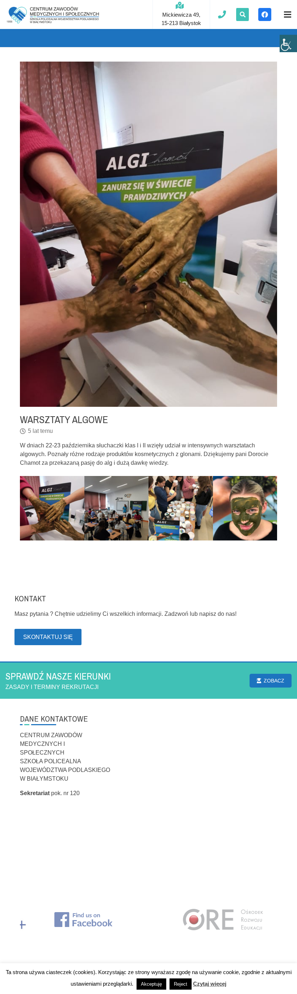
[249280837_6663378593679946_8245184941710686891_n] (52, 508)
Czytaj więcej (209, 984)
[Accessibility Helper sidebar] (288, 43)
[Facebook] (264, 14)
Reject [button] (180, 984)
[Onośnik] (53, 15)
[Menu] (287, 14)
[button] (242, 14)
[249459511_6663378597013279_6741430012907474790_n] (180, 508)
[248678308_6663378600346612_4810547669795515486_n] (116, 508)
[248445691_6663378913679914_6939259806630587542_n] (245, 508)
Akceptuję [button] (151, 984)
